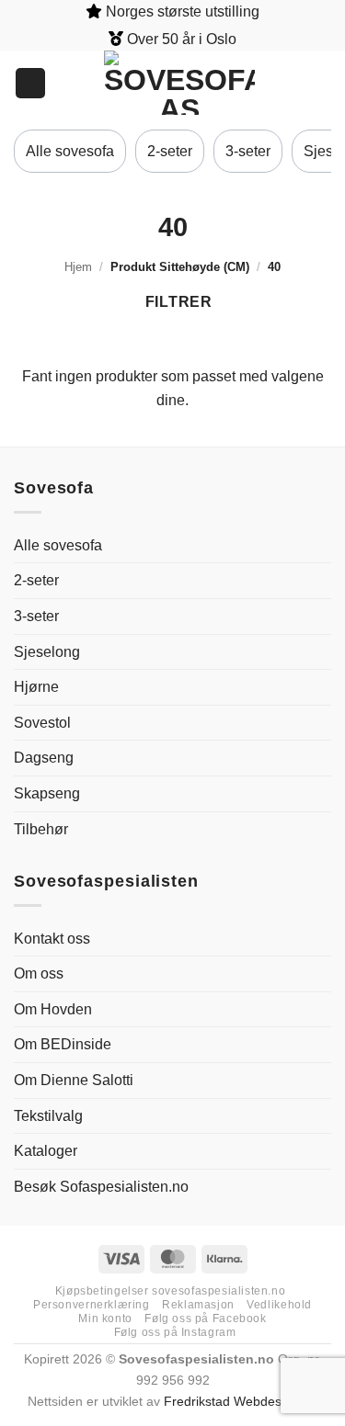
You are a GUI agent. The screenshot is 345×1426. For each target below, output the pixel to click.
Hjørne (36, 687)
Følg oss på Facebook (205, 1318)
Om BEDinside (62, 1044)
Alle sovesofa (70, 151)
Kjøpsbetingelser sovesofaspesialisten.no (170, 1291)
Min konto (105, 1318)
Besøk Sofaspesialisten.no (101, 1186)
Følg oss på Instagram (175, 1332)
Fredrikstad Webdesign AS (241, 1401)
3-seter (247, 151)
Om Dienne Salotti (73, 1080)
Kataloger (45, 1151)
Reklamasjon (198, 1304)
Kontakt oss (52, 938)
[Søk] (30, 83)
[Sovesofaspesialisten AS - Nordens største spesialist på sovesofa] (179, 83)
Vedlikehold (279, 1304)
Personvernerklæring (91, 1304)
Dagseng (44, 757)
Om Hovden (53, 1009)
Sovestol (42, 722)
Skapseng (47, 793)
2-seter (169, 151)
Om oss (38, 973)
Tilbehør (41, 829)
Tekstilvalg (48, 1116)
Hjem (78, 267)
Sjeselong (47, 652)
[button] (322, 82)
